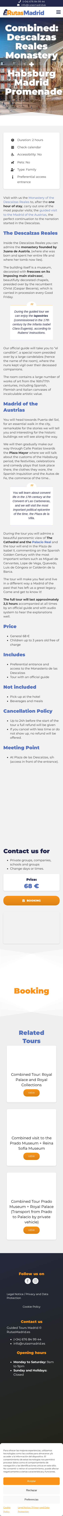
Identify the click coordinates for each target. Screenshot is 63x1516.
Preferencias (31, 1499)
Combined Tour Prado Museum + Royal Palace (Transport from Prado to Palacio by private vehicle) (31, 1211)
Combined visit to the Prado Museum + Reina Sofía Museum (31, 1143)
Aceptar (31, 1481)
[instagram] (35, 1281)
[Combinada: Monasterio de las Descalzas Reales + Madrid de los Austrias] (31, 913)
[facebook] (28, 1281)
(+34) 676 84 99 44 (34, 1)
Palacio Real (41, 542)
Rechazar (31, 1490)
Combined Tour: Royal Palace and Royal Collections (31, 1079)
